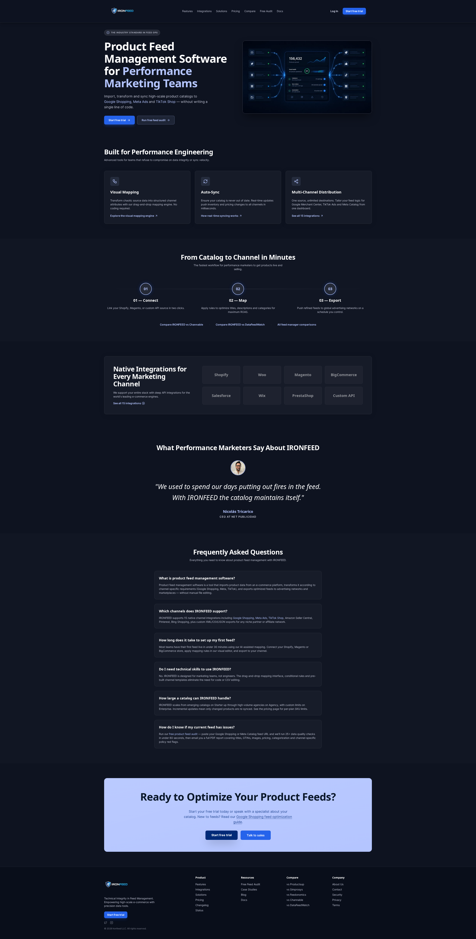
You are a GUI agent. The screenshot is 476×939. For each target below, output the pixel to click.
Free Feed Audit (250, 884)
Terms (336, 905)
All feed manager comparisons (296, 324)
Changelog (202, 905)
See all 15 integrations (306, 215)
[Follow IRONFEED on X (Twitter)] (105, 922)
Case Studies (249, 889)
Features (187, 11)
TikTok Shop (166, 102)
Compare (249, 11)
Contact (337, 889)
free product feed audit (183, 734)
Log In (334, 11)
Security (337, 894)
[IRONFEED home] (123, 11)
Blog (243, 894)
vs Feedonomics (296, 894)
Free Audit (266, 11)
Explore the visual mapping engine (132, 215)
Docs (280, 11)
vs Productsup (295, 884)
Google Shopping (117, 102)
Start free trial (354, 11)
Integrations (204, 11)
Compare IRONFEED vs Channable (181, 324)
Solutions (221, 11)
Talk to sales (256, 835)
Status (199, 910)
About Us (337, 884)
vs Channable (295, 899)
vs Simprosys (295, 889)
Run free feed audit (153, 120)
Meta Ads (140, 102)
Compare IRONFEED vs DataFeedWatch (240, 324)
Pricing (235, 11)
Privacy (336, 899)
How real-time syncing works (219, 215)
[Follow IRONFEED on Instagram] (111, 922)
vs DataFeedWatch (298, 905)
